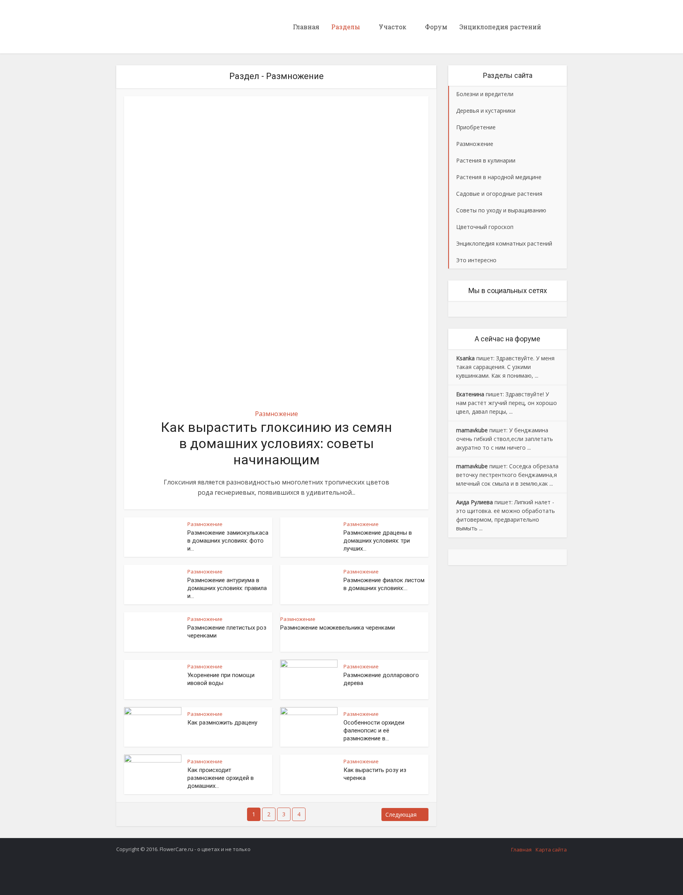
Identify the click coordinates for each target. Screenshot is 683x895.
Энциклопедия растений (500, 27)
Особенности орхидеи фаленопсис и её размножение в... (373, 730)
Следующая (401, 814)
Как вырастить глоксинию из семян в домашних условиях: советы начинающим (276, 443)
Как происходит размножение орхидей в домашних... (220, 777)
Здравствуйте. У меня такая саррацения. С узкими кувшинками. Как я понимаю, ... (505, 366)
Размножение (276, 413)
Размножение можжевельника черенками (337, 627)
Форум (436, 27)
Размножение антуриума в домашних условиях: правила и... (227, 588)
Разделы (345, 27)
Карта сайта (551, 849)
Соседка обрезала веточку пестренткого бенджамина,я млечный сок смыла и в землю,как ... (507, 474)
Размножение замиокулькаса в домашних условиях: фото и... (227, 540)
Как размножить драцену (222, 722)
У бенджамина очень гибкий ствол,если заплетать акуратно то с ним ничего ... (504, 438)
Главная (306, 27)
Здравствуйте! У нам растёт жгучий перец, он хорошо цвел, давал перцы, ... (506, 402)
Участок (392, 27)
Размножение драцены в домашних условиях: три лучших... (377, 540)
